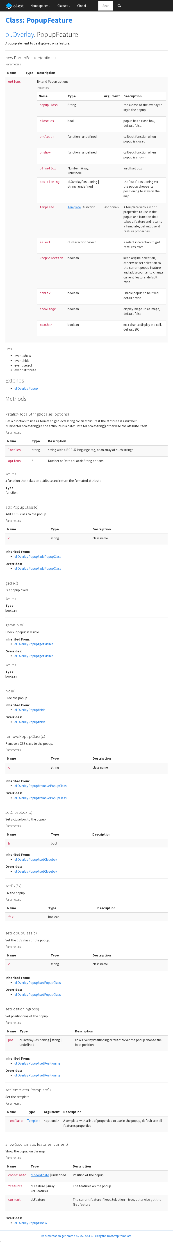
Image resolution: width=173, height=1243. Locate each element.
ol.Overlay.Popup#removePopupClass (40, 786)
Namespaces (39, 6)
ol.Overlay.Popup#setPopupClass (37, 983)
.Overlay (22, 34)
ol (8, 34)
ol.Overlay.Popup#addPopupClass (37, 556)
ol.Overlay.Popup (26, 388)
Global (81, 6)
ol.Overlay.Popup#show (30, 1223)
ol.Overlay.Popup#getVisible (33, 644)
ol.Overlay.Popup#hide (30, 710)
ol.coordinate (40, 1175)
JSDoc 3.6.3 (87, 1236)
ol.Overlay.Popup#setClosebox (35, 859)
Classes (62, 6)
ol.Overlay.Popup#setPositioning (37, 1063)
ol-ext (18, 6)
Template (74, 207)
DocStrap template (119, 1236)
